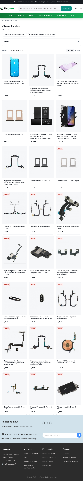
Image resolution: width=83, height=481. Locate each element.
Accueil (11, 15)
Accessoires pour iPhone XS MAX (15, 35)
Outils (72, 15)
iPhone (21, 15)
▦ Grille (70, 50)
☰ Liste (77, 50)
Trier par (4, 50)
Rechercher (66, 8)
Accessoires (61, 15)
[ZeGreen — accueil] (8, 8)
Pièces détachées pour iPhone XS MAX (42, 35)
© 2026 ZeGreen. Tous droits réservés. (41, 477)
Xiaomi (31, 15)
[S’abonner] (79, 435)
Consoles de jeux (45, 15)
